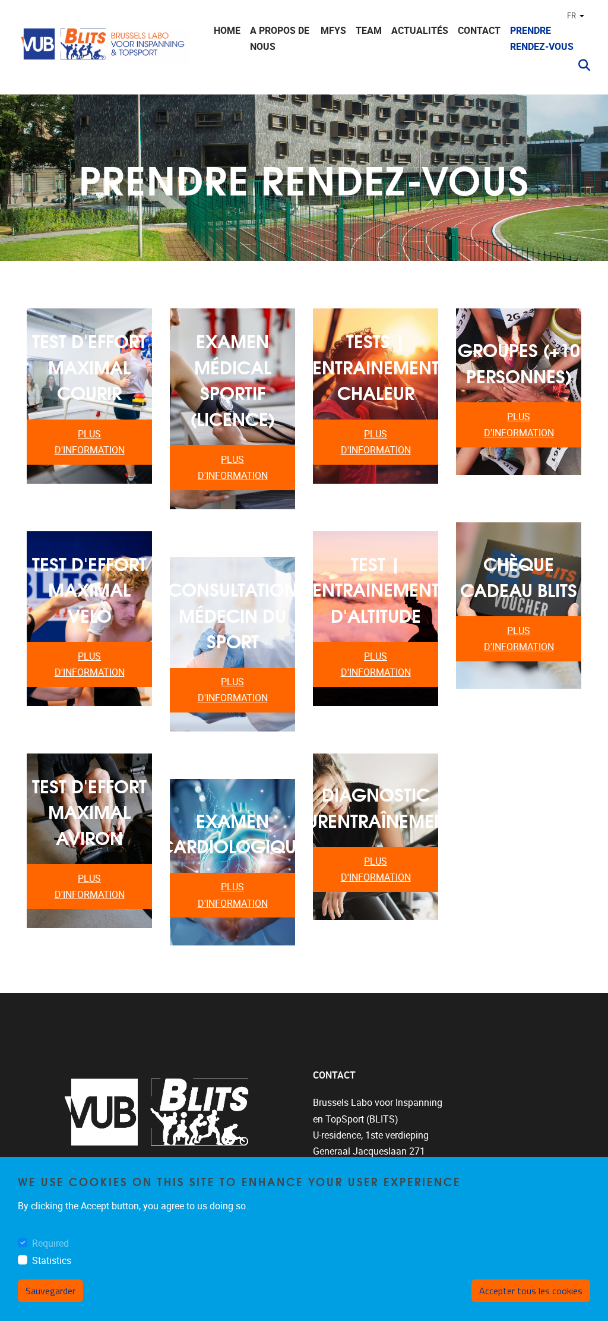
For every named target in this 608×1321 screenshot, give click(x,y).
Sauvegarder (50, 1291)
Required (50, 1243)
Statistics (51, 1260)
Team (369, 30)
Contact (479, 30)
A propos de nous (279, 38)
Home (227, 30)
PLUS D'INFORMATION (90, 442)
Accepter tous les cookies (530, 1291)
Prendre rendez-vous (542, 38)
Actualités (419, 30)
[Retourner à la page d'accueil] (104, 49)
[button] (579, 65)
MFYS (333, 30)
